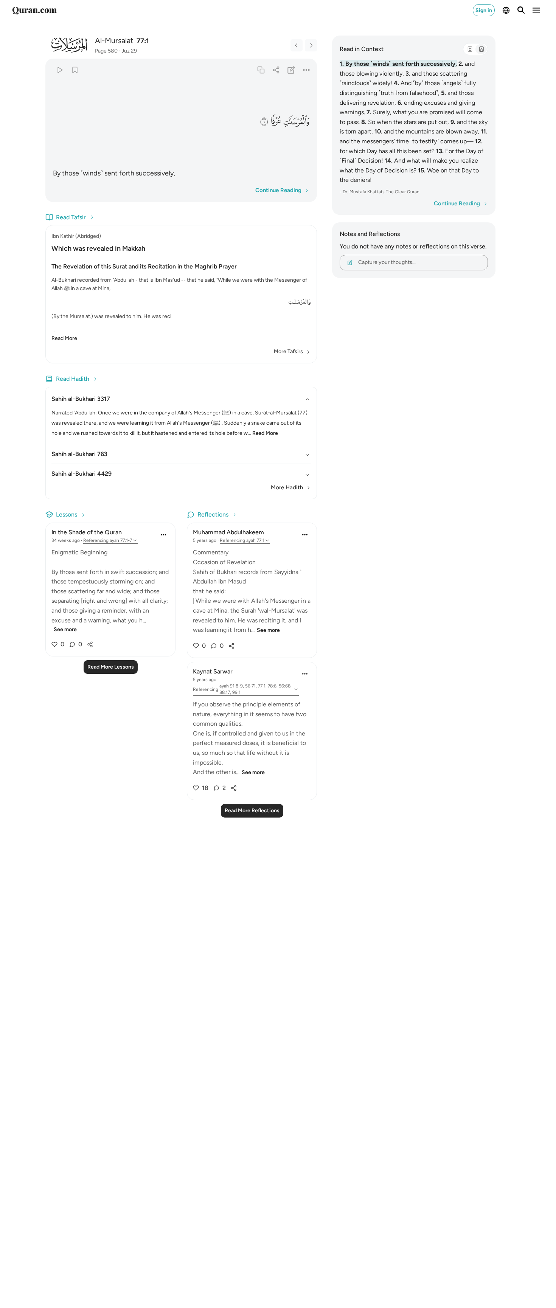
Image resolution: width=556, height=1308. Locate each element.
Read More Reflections (252, 810)
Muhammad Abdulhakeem (228, 532)
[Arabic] (469, 49)
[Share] (276, 69)
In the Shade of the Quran (86, 532)
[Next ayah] (311, 45)
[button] (296, 121)
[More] (306, 69)
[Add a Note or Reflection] (291, 69)
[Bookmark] (74, 69)
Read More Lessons (110, 667)
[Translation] (481, 49)
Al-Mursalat (114, 40)
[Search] (521, 10)
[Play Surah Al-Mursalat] (59, 69)
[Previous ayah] (296, 45)
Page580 (106, 51)
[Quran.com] (34, 10)
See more (65, 629)
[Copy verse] (260, 69)
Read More (64, 338)
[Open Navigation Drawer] (536, 10)
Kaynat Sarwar (213, 671)
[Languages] (506, 10)
